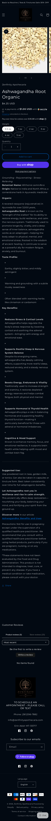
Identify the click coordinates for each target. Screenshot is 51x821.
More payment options (25, 171)
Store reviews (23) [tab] (37, 635)
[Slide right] (31, 78)
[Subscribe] (41, 747)
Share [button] (8, 585)
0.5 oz (8, 129)
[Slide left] (19, 78)
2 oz (31, 129)
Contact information (27, 816)
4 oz (7, 135)
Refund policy (23, 807)
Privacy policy (37, 807)
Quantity (6, 141)
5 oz (19, 135)
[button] (3, 15)
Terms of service (19, 811)
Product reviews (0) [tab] (14, 635)
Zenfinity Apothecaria (23, 804)
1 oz (20, 129)
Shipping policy (35, 811)
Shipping (5, 114)
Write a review (25, 655)
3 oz (43, 129)
